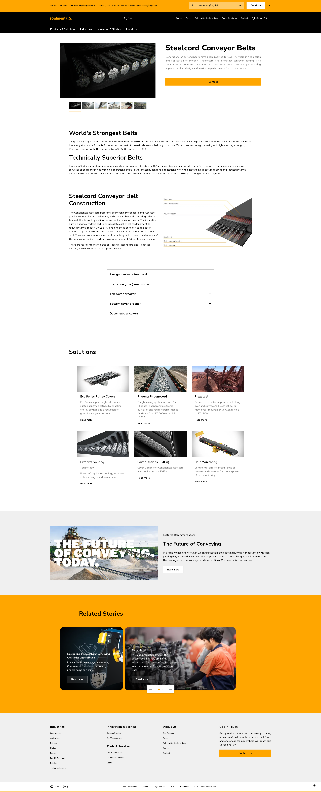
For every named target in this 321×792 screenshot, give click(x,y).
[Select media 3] (101, 105)
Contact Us (245, 753)
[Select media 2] (88, 105)
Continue (256, 5)
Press (188, 18)
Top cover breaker (123, 294)
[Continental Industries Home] (60, 18)
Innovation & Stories (109, 29)
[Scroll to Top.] (314, 785)
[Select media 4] (114, 105)
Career (179, 18)
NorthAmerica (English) (205, 5)
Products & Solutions (62, 29)
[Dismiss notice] (269, 5)
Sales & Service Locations (206, 18)
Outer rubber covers (124, 313)
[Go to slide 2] (162, 689)
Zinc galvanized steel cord (128, 274)
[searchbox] (147, 18)
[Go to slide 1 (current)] (159, 689)
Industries (86, 29)
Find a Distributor (229, 18)
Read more (173, 569)
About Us (131, 29)
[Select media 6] (140, 105)
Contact (244, 18)
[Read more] (103, 379)
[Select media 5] (127, 105)
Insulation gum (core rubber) (130, 284)
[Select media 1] (75, 105)
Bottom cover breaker (125, 304)
